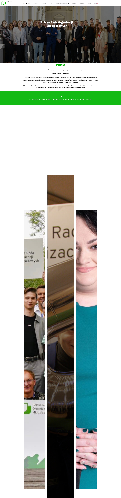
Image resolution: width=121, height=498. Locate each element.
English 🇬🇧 (95, 3)
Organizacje (35, 3)
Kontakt (89, 3)
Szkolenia (74, 3)
